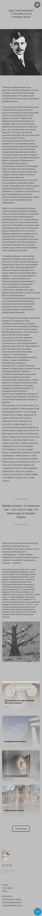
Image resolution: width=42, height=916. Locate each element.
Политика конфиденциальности (11, 902)
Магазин (4, 891)
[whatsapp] (7, 865)
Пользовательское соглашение (11, 899)
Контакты (5, 884)
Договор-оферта (7, 896)
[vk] (10, 865)
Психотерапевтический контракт (12, 905)
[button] (21, 829)
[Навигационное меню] (37, 5)
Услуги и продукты (7, 887)
